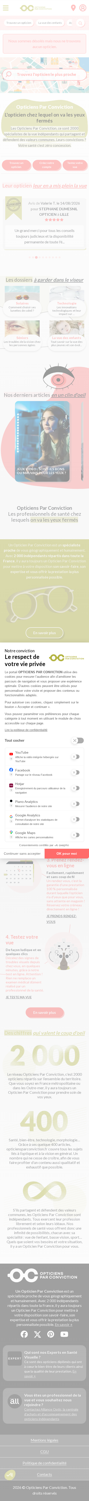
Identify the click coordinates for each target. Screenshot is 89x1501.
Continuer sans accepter (22, 853)
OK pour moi (66, 853)
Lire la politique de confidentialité (26, 730)
